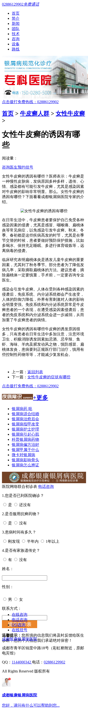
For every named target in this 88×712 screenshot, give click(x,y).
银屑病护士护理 (25, 429)
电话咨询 (46, 486)
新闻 (16, 23)
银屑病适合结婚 (25, 414)
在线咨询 (19, 614)
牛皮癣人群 (34, 113)
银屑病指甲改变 (25, 424)
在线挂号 (19, 630)
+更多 (40, 397)
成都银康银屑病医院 (19, 639)
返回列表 (35, 372)
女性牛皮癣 (70, 113)
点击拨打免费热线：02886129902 (30, 102)
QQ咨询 (18, 625)
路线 (16, 49)
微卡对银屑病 (23, 455)
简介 (16, 18)
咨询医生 (10, 167)
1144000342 (22, 662)
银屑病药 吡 (22, 409)
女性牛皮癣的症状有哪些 (48, 377)
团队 (16, 29)
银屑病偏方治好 (25, 444)
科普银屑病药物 (25, 439)
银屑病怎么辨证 (25, 465)
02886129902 (54, 662)
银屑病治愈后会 (25, 419)
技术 (16, 34)
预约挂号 (25, 167)
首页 (16, 13)
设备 (16, 44)
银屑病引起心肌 (25, 434)
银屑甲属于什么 (25, 450)
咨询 (16, 39)
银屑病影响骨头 (25, 460)
